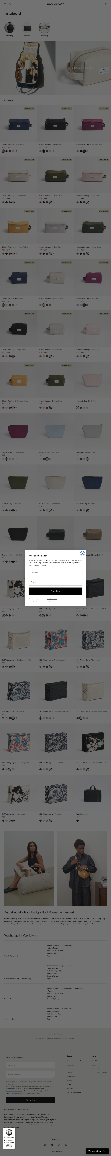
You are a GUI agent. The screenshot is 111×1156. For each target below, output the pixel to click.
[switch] (9, 1145)
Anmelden (55, 591)
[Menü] (13, 1129)
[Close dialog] (82, 553)
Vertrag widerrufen (97, 1151)
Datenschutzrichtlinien (52, 599)
